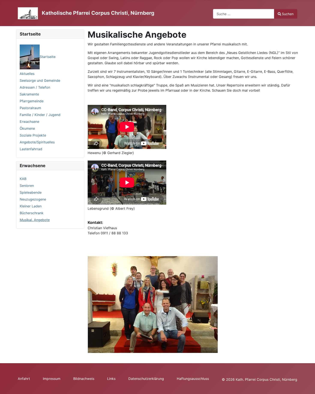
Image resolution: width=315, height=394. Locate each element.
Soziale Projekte (33, 135)
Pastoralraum (30, 108)
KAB (23, 179)
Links (111, 378)
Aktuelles (27, 73)
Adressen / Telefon (35, 87)
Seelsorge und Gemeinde (40, 80)
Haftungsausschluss (193, 378)
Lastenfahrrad (31, 149)
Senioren (27, 185)
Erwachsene (29, 121)
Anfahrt (24, 378)
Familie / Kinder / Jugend (40, 115)
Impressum (51, 378)
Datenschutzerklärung (146, 378)
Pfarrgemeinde (32, 101)
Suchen (288, 14)
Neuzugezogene (33, 199)
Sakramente (29, 94)
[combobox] (243, 14)
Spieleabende (31, 192)
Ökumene (27, 128)
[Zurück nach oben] (307, 386)
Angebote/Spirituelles (37, 142)
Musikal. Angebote (35, 220)
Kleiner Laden (31, 206)
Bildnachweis (83, 378)
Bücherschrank (32, 213)
